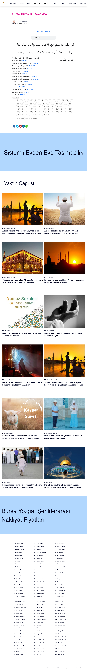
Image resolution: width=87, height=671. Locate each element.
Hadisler (54, 3)
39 (61, 106)
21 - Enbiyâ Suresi (39, 546)
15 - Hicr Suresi (18, 585)
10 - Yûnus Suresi (19, 570)
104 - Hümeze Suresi (60, 625)
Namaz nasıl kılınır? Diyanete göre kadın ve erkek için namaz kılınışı (63, 437)
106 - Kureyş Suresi (60, 631)
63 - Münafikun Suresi (19, 616)
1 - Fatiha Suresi (18, 543)
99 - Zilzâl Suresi (59, 610)
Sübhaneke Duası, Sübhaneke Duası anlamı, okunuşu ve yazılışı (63, 334)
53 (65, 109)
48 (44, 109)
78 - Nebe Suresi (39, 604)
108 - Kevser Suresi (60, 637)
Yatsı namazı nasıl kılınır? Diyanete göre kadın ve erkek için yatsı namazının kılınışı (22, 281)
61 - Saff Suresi (18, 610)
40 (65, 106)
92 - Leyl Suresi (38, 646)
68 (18, 115)
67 (70, 112)
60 (39, 112)
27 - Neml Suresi (38, 564)
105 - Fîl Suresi (59, 628)
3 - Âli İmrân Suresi (19, 549)
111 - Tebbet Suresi (60, 646)
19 (31, 103)
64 (57, 112)
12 (58, 100)
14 (67, 100)
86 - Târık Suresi (38, 628)
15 (71, 100)
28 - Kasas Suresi (39, 567)
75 (48, 115)
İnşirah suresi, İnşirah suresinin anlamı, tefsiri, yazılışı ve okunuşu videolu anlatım (62, 486)
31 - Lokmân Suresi (39, 576)
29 (18, 106)
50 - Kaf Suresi (59, 576)
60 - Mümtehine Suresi (20, 607)
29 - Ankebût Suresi (39, 570)
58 (31, 112)
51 (57, 109)
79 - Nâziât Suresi (39, 607)
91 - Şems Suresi (39, 643)
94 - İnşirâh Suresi (39, 652)
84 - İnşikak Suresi (39, 622)
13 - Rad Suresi (18, 579)
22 (44, 103)
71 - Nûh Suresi (18, 640)
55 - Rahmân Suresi (60, 590)
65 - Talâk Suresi (18, 622)
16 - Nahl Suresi (18, 588)
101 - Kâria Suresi (60, 616)
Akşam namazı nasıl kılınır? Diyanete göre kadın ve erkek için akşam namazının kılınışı (21, 232)
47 (39, 109)
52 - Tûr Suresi (59, 582)
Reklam (59, 668)
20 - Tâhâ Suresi (38, 543)
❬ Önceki (39, 32)
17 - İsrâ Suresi (18, 590)
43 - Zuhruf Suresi (60, 555)
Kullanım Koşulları (50, 668)
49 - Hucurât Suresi (60, 573)
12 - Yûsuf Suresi (18, 576)
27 (65, 103)
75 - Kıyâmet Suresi (19, 652)
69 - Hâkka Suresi (19, 634)
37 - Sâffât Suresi (39, 593)
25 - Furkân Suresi (39, 558)
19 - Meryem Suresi (19, 596)
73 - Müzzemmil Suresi (20, 646)
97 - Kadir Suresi (59, 604)
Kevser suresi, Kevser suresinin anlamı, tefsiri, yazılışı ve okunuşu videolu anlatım (20, 437)
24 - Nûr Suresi (38, 555)
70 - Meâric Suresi (19, 637)
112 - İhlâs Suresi (59, 649)
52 (61, 109)
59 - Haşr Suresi (18, 604)
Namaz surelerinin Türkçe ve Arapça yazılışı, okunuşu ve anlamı (21, 334)
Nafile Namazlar (49, 277)
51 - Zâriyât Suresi (60, 579)
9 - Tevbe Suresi (18, 567)
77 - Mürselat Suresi (39, 601)
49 (48, 109)
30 (22, 106)
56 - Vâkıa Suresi (59, 593)
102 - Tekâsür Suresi (60, 619)
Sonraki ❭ (48, 32)
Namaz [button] (46, 3)
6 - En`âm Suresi (18, 558)
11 (54, 100)
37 (52, 106)
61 (44, 112)
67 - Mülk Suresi (18, 628)
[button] (13, 3)
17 (22, 103)
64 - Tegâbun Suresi (19, 619)
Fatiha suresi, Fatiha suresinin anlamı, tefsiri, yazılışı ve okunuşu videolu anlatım (22, 486)
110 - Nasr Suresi (59, 643)
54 (70, 109)
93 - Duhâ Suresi (39, 649)
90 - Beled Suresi (39, 640)
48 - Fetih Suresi (59, 570)
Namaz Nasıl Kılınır (8, 228)
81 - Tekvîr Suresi (39, 613)
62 (48, 112)
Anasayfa (13, 3)
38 (57, 106)
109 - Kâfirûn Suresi (60, 640)
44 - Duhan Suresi (59, 558)
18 (26, 103)
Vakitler (63, 3)
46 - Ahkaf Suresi (59, 564)
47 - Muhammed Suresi (61, 567)
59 (35, 112)
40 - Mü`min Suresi (60, 546)
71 (31, 115)
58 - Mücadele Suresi (19, 601)
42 (18, 109)
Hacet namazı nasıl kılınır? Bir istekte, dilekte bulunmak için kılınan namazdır (22, 383)
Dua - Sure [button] (37, 3)
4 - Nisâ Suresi (18, 552)
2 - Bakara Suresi (18, 546)
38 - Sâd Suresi (38, 596)
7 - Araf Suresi (17, 561)
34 (39, 106)
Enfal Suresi (33, 118)
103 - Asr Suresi (59, 622)
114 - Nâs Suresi (59, 654)
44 (26, 109)
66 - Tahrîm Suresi (19, 625)
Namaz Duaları (49, 330)
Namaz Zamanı (80, 668)
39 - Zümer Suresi (59, 543)
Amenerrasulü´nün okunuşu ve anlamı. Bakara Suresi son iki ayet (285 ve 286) (61, 232)
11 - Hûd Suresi (18, 573)
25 (57, 103)
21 (39, 103)
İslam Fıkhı (83, 3)
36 (48, 106)
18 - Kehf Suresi (18, 593)
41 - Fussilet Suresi (60, 549)
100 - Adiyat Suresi (60, 613)
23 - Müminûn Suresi (40, 552)
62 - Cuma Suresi (18, 613)
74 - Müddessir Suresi (19, 649)
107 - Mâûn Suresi (60, 634)
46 (35, 109)
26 (61, 103)
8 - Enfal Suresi (18, 564)
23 (48, 103)
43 (22, 109)
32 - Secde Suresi (39, 579)
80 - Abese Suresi (39, 610)
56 (22, 112)
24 (52, 103)
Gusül (29, 3)
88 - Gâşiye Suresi (39, 634)
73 (39, 115)
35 (44, 106)
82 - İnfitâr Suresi (39, 616)
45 (31, 109)
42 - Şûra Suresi (59, 552)
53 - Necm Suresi (59, 585)
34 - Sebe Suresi (38, 585)
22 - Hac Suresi (38, 549)
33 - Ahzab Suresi (39, 582)
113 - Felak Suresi (60, 652)
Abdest (22, 3)
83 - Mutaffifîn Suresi (40, 619)
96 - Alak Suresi (59, 601)
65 (61, 112)
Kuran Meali (72, 3)
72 (35, 115)
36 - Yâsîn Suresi (39, 590)
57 (26, 112)
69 (22, 115)
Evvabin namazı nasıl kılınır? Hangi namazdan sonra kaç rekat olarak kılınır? (64, 281)
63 (52, 112)
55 (18, 112)
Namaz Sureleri (49, 228)
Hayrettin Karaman (22, 21)
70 (26, 115)
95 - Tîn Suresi (38, 654)
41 (70, 106)
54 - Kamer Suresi (60, 588)
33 (35, 106)
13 (63, 100)
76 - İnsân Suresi (18, 654)
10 (50, 100)
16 (18, 103)
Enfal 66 (24, 61)
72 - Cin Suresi (18, 643)
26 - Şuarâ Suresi (39, 561)
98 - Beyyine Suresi (60, 607)
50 (52, 109)
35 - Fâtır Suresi (38, 588)
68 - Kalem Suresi (19, 631)
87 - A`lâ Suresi (38, 631)
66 (65, 112)
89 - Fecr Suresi (38, 637)
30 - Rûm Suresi (38, 573)
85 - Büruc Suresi (38, 625)
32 (31, 106)
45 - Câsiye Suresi (60, 561)
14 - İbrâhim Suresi (19, 582)
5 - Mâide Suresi (18, 555)
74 (44, 115)
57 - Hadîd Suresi (59, 596)
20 (35, 103)
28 (70, 103)
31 (26, 106)
